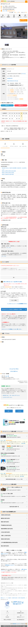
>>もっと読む (14, 300)
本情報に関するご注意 (6, 220)
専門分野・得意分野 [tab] (14, 146)
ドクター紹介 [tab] (5, 146)
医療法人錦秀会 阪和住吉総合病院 (9, 170)
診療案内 (8, 16)
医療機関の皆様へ (20, 612)
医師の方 (7, 105)
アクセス (25, 16)
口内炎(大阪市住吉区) (5, 532)
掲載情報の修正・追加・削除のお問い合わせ (11, 395)
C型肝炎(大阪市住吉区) (5, 514)
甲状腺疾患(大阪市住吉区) (6, 525)
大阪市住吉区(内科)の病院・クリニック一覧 (14, 479)
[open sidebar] (26, 2)
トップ (7, 612)
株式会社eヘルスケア (10, 565)
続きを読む (23, 443)
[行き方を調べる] (14, 371)
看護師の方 (21, 105)
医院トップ (3, 16)
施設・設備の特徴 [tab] (23, 146)
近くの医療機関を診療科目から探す (14, 85)
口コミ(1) (19, 16)
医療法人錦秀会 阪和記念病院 (8, 172)
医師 (14, 16)
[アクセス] (24, 73)
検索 (26, 624)
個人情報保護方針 (20, 619)
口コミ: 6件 (3, 473)
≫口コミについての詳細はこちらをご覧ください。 (12, 329)
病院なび (3, 1)
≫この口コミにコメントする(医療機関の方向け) (17, 303)
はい (9, 411)
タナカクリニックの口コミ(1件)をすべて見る (12, 309)
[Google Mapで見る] (14, 368)
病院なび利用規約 (7, 619)
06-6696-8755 (9, 78)
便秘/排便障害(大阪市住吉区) (7, 528)
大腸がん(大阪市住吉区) (6, 535)
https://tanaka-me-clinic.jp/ (12, 80)
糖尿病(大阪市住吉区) (5, 518)
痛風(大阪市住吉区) (5, 521)
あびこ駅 (7, 376)
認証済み (8, 446)
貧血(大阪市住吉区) (5, 545)
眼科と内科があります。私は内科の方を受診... (13, 281)
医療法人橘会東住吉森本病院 (8, 174)
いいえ (19, 411)
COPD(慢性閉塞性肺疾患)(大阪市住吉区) (9, 542)
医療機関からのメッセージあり (23, 20)
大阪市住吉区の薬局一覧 (14, 506)
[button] (7, 44)
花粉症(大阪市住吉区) (5, 539)
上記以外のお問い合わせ (7, 397)
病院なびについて (20, 617)
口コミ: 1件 (5, 10)
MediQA (7, 617)
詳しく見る (9, 247)
